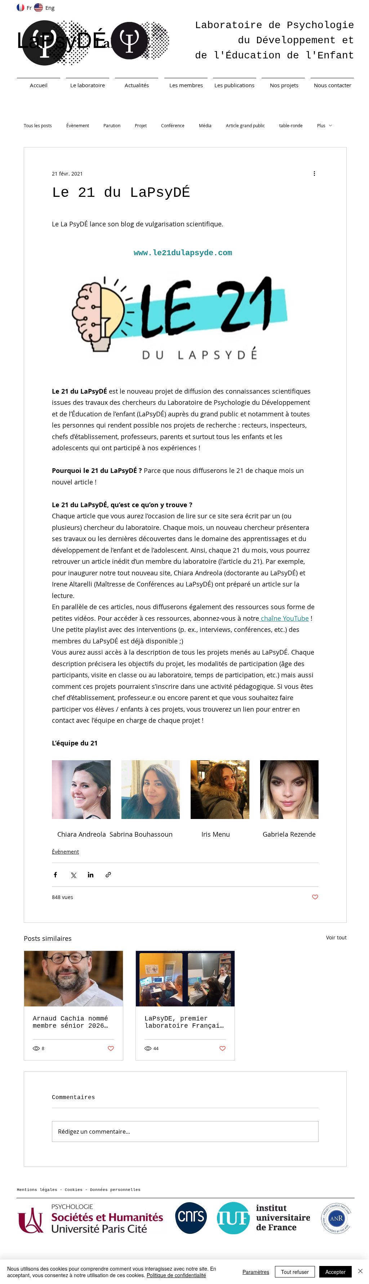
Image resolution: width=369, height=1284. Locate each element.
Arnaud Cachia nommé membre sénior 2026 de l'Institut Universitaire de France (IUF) (70, 1022)
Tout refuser (295, 1271)
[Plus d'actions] (314, 173)
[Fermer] (360, 1271)
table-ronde (291, 125)
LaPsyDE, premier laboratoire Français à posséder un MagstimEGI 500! (184, 1022)
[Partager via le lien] (108, 874)
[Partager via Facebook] (55, 874)
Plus (321, 125)
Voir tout (336, 937)
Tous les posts (38, 125)
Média (205, 125)
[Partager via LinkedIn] (90, 874)
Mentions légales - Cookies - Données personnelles (79, 1190)
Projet (141, 125)
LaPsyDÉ (61, 40)
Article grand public (245, 125)
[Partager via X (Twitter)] (73, 874)
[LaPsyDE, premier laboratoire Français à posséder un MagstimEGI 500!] (185, 978)
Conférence (172, 125)
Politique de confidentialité (176, 1275)
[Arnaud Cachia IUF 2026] (73, 978)
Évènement (77, 125)
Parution (111, 125)
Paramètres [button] (256, 1271)
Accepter (335, 1271)
